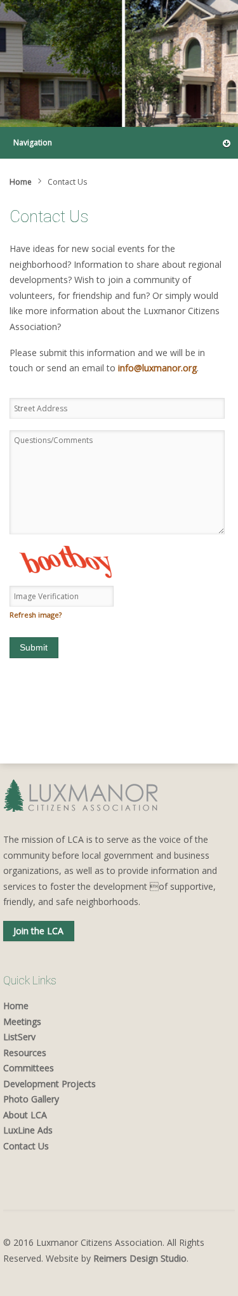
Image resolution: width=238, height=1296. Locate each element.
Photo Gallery (31, 1099)
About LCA (25, 1115)
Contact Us (26, 1146)
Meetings (22, 1021)
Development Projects (49, 1084)
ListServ (19, 1037)
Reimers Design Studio (140, 1258)
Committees (28, 1068)
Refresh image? (36, 614)
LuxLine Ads (28, 1130)
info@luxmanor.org (157, 368)
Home (21, 181)
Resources (24, 1053)
